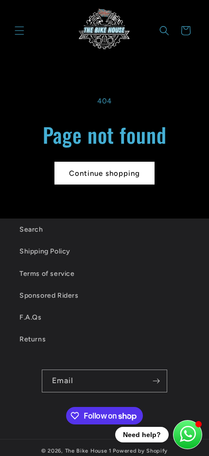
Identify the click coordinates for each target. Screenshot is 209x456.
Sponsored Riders (49, 295)
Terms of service (47, 274)
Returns (32, 339)
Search (31, 229)
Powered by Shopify (140, 451)
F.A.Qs (30, 317)
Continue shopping (104, 173)
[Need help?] (187, 434)
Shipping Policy (44, 251)
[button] (19, 30)
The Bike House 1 (88, 451)
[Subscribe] (156, 381)
